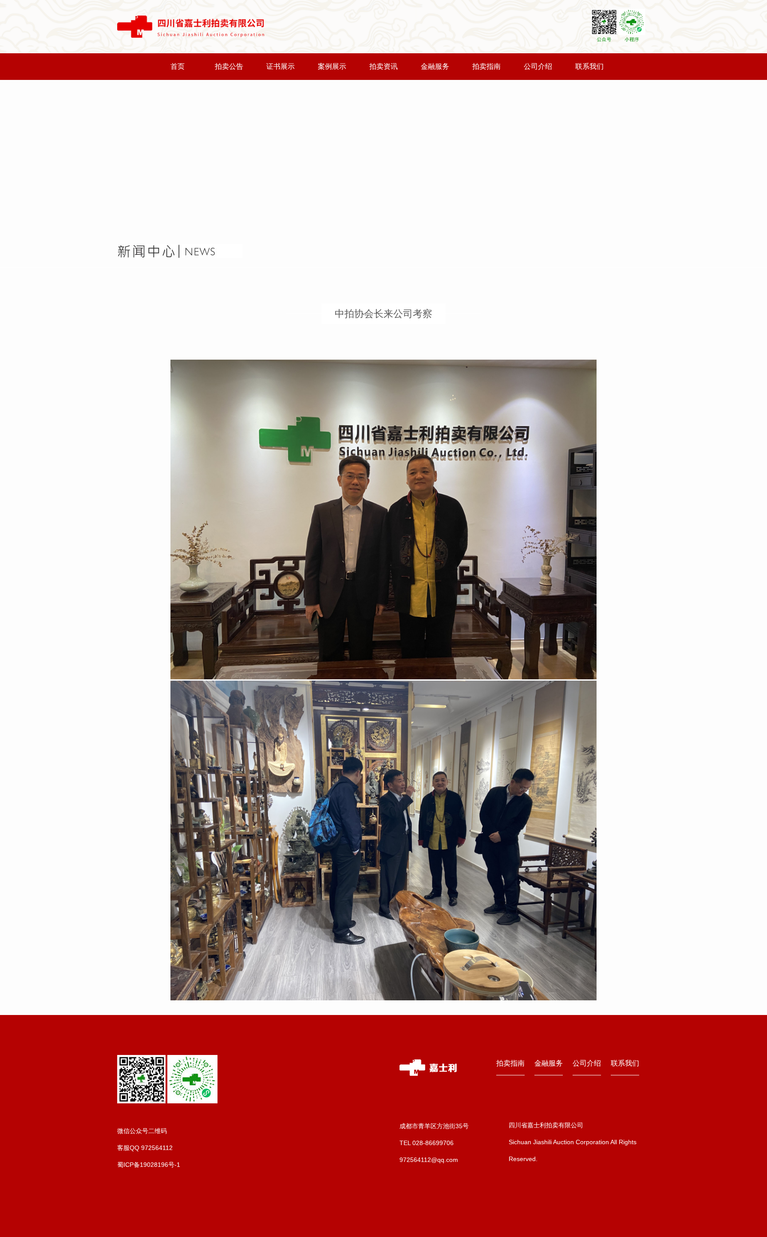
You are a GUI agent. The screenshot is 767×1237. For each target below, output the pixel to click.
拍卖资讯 (383, 66)
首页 (177, 66)
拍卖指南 (486, 66)
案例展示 (332, 66)
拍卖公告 (229, 66)
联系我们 (589, 66)
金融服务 (435, 66)
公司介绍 (538, 66)
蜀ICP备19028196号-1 (148, 1164)
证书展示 (280, 66)
